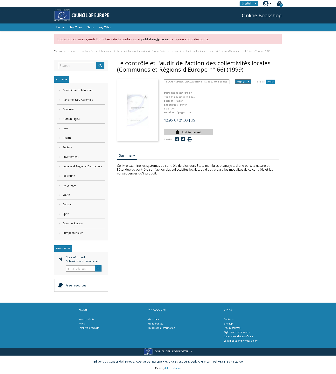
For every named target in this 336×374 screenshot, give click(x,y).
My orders (153, 319)
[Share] (177, 139)
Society (67, 147)
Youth (66, 195)
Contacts (229, 319)
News (90, 27)
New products (86, 319)
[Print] (189, 139)
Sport (66, 214)
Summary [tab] (127, 155)
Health (67, 138)
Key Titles (105, 27)
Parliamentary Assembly (78, 100)
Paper (270, 81)
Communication (73, 223)
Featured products (89, 328)
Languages (69, 185)
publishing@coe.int (155, 39)
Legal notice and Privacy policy (240, 340)
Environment (71, 157)
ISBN (167, 93)
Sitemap (228, 323)
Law (65, 128)
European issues (73, 233)
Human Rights (71, 119)
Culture (67, 204)
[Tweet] (183, 139)
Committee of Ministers (78, 90)
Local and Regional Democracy (82, 166)
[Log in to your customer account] (266, 3)
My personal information (161, 328)
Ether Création (173, 368)
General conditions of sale (238, 336)
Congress (68, 109)
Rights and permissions (236, 332)
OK (98, 268)
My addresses (155, 323)
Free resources (232, 328)
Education (69, 176)
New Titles (75, 27)
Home (60, 27)
